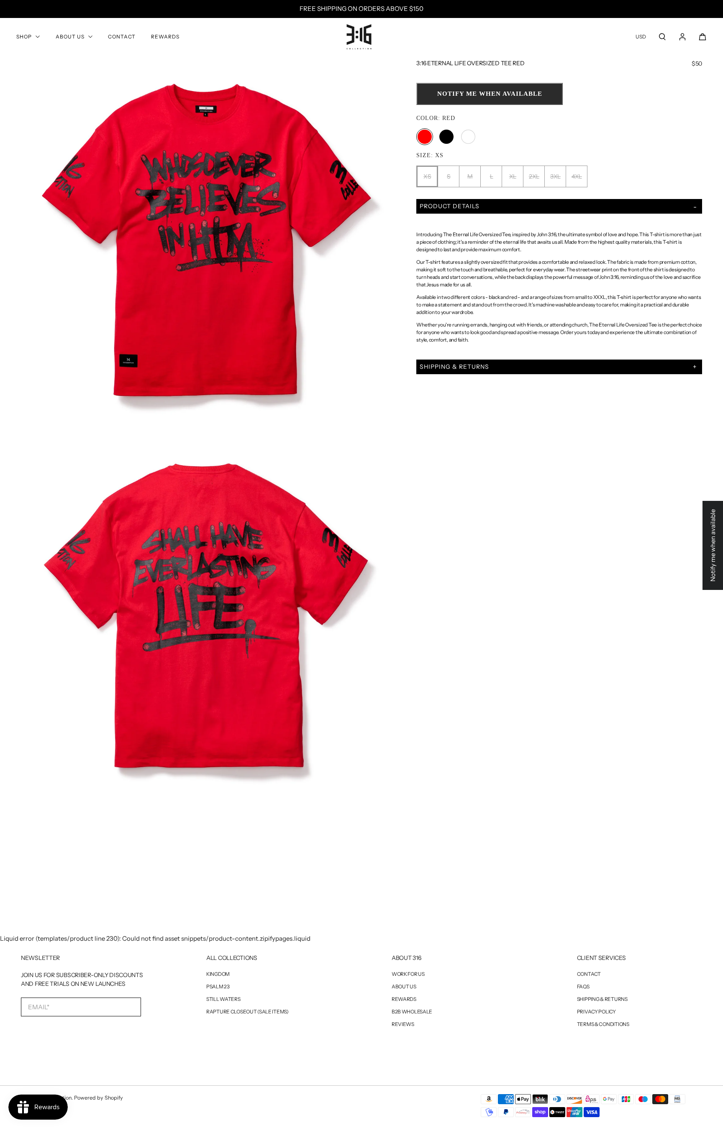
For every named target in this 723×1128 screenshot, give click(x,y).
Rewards (165, 36)
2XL (534, 176)
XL (512, 176)
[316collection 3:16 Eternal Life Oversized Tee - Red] (208, 243)
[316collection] (359, 36)
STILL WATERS (223, 999)
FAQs (583, 986)
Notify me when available (489, 93)
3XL (555, 176)
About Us (70, 36)
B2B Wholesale (412, 1011)
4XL (577, 176)
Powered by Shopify (98, 1098)
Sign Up (57, 1034)
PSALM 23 (218, 986)
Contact (122, 36)
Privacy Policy (596, 1011)
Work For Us (408, 974)
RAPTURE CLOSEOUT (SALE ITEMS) (247, 1011)
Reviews (403, 1024)
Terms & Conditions (603, 1024)
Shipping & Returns (602, 999)
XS (427, 176)
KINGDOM (218, 974)
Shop (24, 36)
